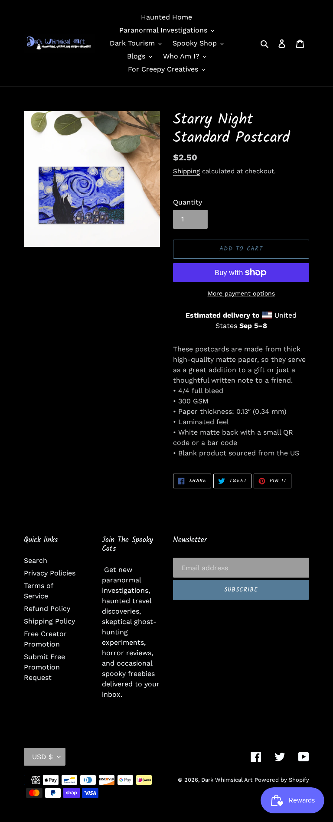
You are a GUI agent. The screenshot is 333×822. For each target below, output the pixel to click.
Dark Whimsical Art (226, 780)
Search (35, 560)
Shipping (186, 171)
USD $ (42, 757)
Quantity (187, 202)
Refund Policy (47, 608)
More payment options (241, 293)
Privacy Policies (49, 573)
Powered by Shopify (282, 780)
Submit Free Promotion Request (44, 667)
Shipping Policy (49, 621)
